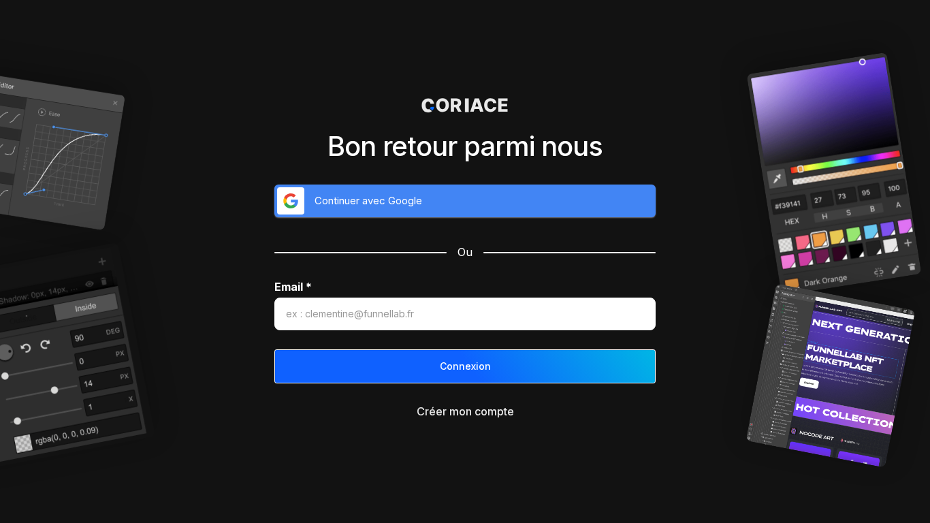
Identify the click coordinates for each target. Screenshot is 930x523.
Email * (293, 287)
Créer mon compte (465, 411)
